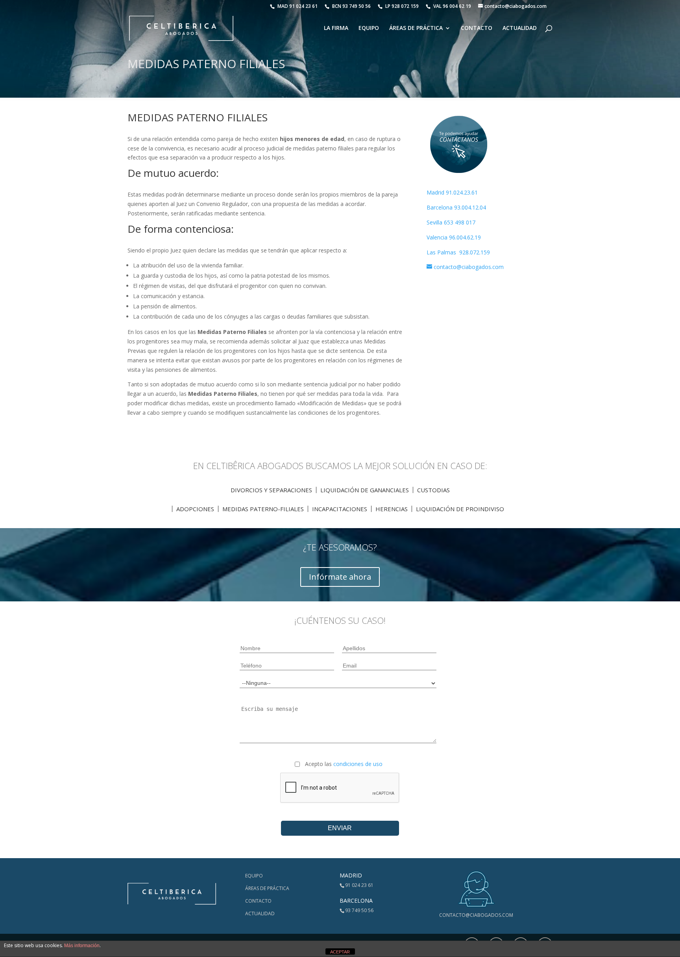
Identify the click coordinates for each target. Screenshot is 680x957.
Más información (82, 945)
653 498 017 (459, 222)
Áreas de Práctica (416, 28)
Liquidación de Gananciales (364, 490)
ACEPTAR (340, 952)
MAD (297, 6)
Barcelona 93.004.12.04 (456, 207)
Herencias (391, 509)
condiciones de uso (357, 764)
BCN (351, 6)
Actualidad (520, 28)
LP (402, 6)
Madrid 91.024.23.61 (452, 192)
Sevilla (435, 222)
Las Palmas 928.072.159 (458, 252)
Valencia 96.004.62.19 (454, 237)
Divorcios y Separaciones (271, 490)
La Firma (336, 28)
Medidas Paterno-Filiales (263, 509)
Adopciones (195, 509)
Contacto (476, 28)
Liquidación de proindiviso (460, 509)
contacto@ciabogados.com (476, 915)
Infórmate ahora (340, 576)
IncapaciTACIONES (339, 509)
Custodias (433, 490)
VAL (452, 6)
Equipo (368, 28)
